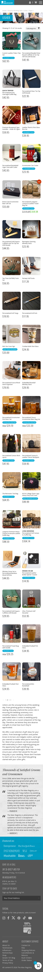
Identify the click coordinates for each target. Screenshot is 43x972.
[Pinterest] (18, 918)
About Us (6, 945)
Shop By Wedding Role (15, 11)
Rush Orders (27, 958)
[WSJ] (24, 851)
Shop (4, 955)
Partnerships (7, 953)
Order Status (27, 960)
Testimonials (7, 948)
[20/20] (30, 855)
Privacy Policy (7, 963)
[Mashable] (10, 855)
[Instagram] (3, 918)
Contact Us (26, 945)
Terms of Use (7, 960)
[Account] (30, 2)
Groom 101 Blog (8, 958)
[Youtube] (30, 918)
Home (4, 11)
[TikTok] (24, 918)
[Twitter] (13, 918)
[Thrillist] (33, 851)
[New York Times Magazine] (26, 846)
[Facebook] (8, 918)
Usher (26, 11)
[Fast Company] (12, 851)
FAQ (23, 948)
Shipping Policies (28, 950)
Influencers (6, 950)
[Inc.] (21, 855)
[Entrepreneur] (10, 846)
